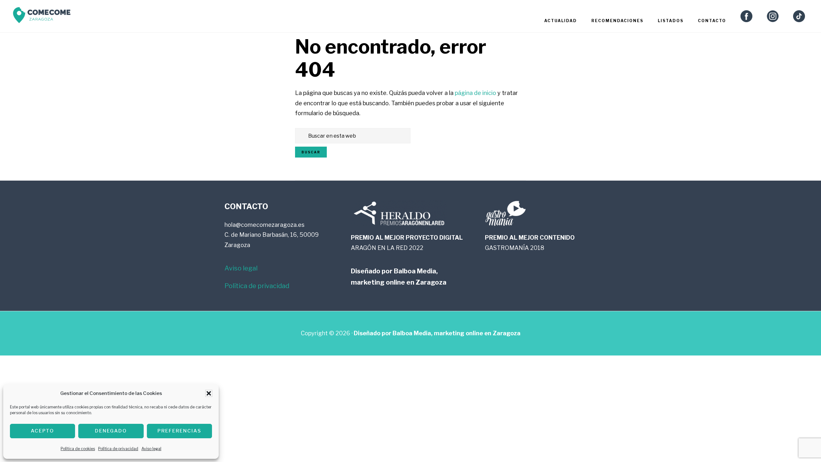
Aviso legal (151, 448)
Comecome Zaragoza (42, 16)
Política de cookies (78, 448)
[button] (209, 393)
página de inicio (475, 93)
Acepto (42, 431)
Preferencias (179, 431)
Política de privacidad (118, 448)
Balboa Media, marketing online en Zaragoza (457, 333)
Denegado (111, 431)
